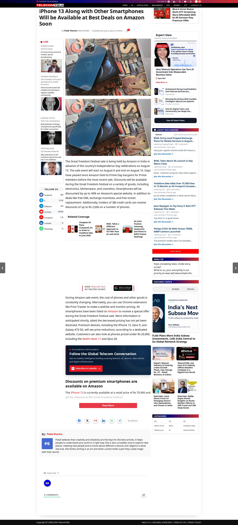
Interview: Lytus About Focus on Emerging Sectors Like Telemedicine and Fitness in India (163, 401)
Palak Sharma (70, 30)
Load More (175, 251)
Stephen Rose (47, 148)
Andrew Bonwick (49, 76)
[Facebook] (79, 420)
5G (170, 421)
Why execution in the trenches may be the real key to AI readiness (51, 157)
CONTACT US (196, 5)
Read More (108, 405)
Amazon (113, 311)
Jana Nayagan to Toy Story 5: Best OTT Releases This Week (175, 207)
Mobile (177, 5)
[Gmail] (95, 420)
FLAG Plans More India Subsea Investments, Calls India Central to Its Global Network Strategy (173, 338)
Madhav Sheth (48, 118)
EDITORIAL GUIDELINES (162, 522)
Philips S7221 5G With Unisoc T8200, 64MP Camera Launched (173, 230)
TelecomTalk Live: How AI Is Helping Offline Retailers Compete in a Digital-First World (186, 368)
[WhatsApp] (111, 420)
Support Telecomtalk (48, 1)
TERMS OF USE (180, 522)
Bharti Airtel (159, 425)
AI (132, 5)
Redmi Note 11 (92, 339)
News (125, 5)
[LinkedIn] (103, 420)
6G (155, 421)
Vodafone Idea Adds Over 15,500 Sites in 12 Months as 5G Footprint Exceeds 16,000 (174, 185)
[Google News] (133, 420)
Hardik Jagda (47, 46)
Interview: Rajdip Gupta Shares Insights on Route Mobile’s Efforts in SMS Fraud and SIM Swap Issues (187, 402)
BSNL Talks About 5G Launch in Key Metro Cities (173, 162)
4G (184, 421)
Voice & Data (142, 5)
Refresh (159, 134)
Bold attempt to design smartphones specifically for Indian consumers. (51, 126)
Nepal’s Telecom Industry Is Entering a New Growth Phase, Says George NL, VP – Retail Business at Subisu (163, 369)
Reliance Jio (159, 430)
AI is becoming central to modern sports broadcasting (51, 54)
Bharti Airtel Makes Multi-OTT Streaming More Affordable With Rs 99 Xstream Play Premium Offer (184, 15)
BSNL (171, 425)
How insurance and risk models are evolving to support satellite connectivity (50, 91)
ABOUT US (146, 522)
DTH (168, 5)
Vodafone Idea (189, 425)
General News (189, 430)
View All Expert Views (175, 120)
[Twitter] (87, 420)
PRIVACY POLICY (194, 522)
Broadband (157, 5)
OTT (185, 5)
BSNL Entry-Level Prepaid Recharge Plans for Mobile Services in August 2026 (173, 140)
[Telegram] (120, 420)
